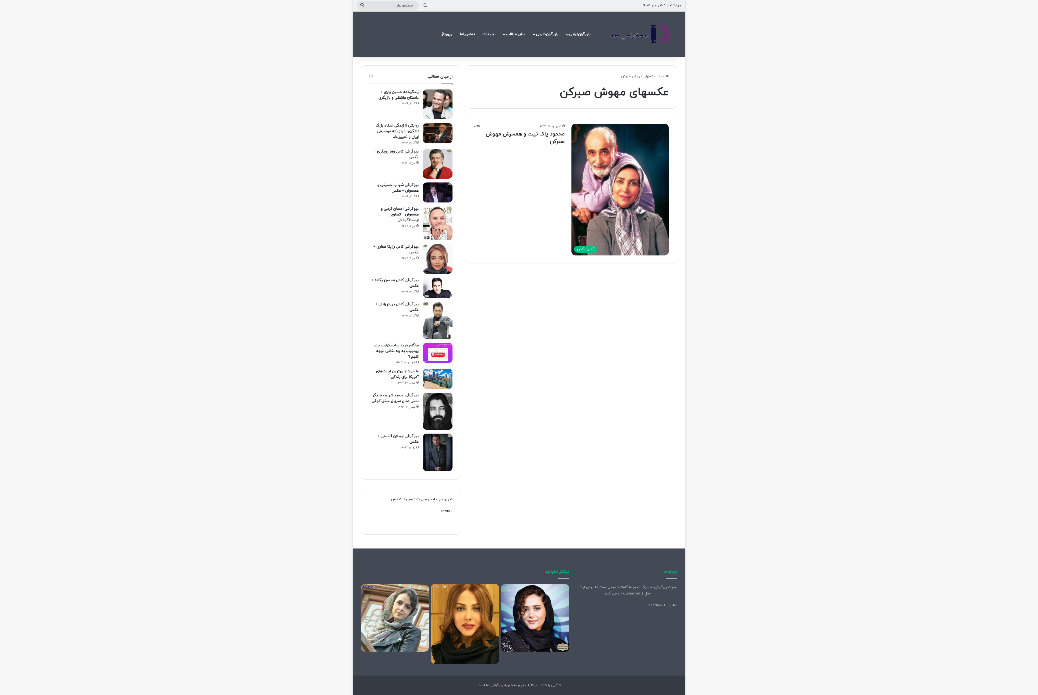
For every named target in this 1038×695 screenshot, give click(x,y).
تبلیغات (489, 34)
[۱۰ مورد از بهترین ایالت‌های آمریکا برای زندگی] (438, 379)
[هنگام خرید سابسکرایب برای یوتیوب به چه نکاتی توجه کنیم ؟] (438, 353)
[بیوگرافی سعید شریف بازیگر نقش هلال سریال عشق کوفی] (438, 411)
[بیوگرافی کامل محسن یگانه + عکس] (438, 288)
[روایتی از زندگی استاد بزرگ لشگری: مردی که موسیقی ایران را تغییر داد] (438, 133)
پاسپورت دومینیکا (416, 499)
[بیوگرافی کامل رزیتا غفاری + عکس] (438, 259)
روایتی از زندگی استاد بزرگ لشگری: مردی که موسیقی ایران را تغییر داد (397, 131)
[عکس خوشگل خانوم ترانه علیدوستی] (395, 618)
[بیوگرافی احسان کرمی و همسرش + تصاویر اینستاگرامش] (438, 223)
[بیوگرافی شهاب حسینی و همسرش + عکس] (438, 192)
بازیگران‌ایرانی (580, 34)
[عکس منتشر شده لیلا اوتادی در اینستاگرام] (465, 624)
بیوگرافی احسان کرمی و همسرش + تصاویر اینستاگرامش (400, 214)
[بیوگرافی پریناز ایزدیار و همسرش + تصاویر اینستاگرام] (535, 618)
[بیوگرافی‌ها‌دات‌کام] (640, 34)
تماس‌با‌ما (467, 34)
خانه (662, 76)
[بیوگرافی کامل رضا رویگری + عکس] (438, 164)
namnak (447, 511)
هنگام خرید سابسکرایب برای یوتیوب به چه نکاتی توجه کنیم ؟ (396, 351)
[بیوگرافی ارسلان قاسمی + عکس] (438, 452)
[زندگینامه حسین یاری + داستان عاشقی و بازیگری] (438, 104)
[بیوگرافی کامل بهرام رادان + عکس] (438, 320)
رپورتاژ (447, 34)
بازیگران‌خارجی (547, 34)
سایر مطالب (515, 34)
